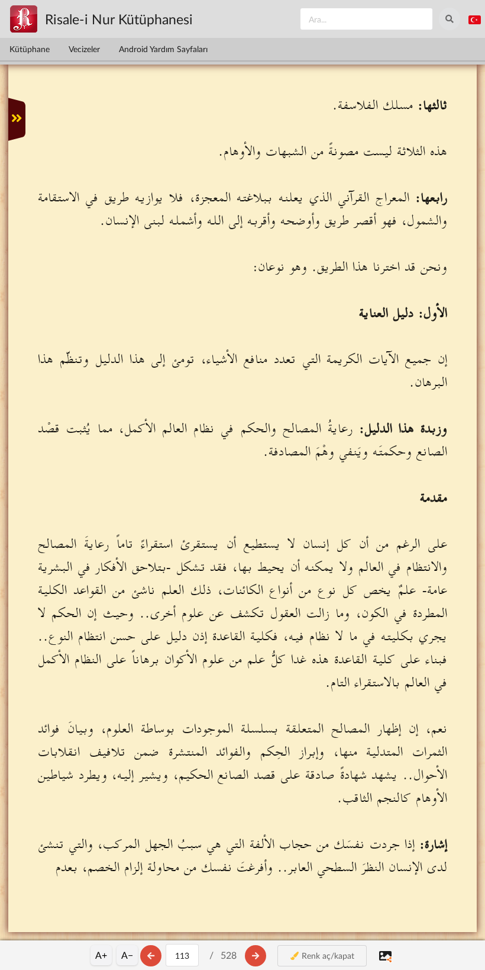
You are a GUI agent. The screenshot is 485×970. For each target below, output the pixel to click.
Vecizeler (84, 49)
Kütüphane (29, 49)
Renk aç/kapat (326, 955)
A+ (101, 955)
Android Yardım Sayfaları (163, 49)
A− (127, 955)
